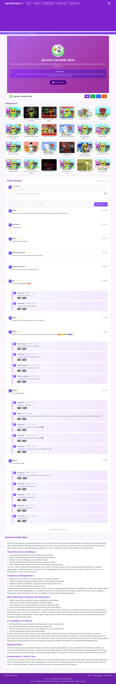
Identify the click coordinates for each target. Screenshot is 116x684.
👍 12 (19, 408)
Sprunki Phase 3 (68, 678)
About (90, 675)
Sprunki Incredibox (58, 678)
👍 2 (19, 298)
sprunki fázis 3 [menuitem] (48, 3)
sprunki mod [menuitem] (61, 3)
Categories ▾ (74, 3)
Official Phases (41, 681)
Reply (20, 217)
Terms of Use (108, 675)
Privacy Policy (98, 675)
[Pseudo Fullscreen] (98, 96)
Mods (77, 681)
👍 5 (19, 348)
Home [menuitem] (29, 3)
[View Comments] (87, 96)
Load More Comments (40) (58, 529)
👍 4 (19, 309)
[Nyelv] (109, 3)
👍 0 (19, 440)
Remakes (72, 681)
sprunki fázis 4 (14, 3)
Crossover (57, 681)
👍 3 (19, 370)
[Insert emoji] (105, 193)
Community (83, 681)
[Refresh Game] (104, 96)
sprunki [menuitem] (37, 3)
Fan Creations (65, 681)
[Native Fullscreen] (92, 96)
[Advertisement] (58, 19)
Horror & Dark (49, 681)
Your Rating (16, 186)
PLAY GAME (59, 82)
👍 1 (19, 419)
